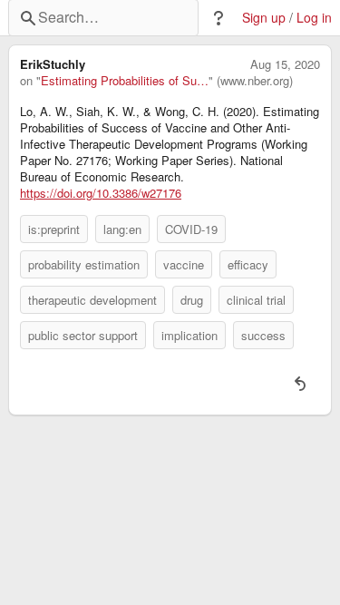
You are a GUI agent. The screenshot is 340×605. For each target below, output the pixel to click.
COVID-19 (191, 229)
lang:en (122, 229)
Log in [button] (314, 17)
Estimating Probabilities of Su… (125, 81)
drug (191, 300)
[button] (218, 18)
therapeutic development (92, 300)
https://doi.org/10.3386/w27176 (100, 193)
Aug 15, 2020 (285, 64)
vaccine (183, 264)
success (263, 335)
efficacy (248, 264)
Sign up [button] (264, 17)
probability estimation (84, 264)
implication (189, 335)
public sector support (83, 335)
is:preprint (54, 229)
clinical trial (256, 300)
